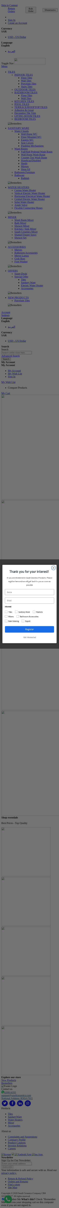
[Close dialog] (53, 568)
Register (29, 629)
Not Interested (29, 637)
